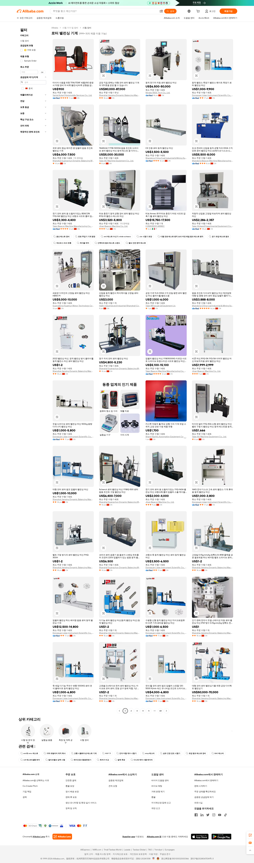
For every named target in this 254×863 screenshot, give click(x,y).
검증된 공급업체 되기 (204, 797)
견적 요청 (112, 786)
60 (160, 711)
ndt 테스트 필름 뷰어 (31, 760)
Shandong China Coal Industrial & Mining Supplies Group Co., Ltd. (166, 158)
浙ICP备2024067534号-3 (202, 858)
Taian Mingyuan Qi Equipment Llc (161, 305)
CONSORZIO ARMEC (155, 226)
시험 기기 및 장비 (70, 28)
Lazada (127, 849)
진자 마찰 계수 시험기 (128, 753)
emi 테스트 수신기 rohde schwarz (117, 237)
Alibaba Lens (39, 836)
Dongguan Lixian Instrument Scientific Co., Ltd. (212, 95)
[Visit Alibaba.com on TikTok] (225, 815)
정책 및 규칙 (71, 808)
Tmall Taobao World (112, 849)
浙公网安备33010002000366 (175, 858)
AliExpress (85, 849)
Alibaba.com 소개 (31, 774)
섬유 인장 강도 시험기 (171, 753)
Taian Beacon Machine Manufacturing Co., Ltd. (73, 226)
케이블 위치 (84, 243)
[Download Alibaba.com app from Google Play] (221, 837)
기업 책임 (27, 791)
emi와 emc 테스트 (30, 753)
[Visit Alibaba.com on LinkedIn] (202, 815)
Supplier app (128, 836)
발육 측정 (121, 760)
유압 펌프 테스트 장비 (197, 753)
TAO (150, 849)
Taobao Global (139, 849)
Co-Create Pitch (30, 786)
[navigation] (33, 370)
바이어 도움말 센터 (160, 780)
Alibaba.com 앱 (154, 836)
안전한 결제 (71, 780)
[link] (250, 835)
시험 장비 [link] (87, 28)
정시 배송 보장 (72, 791)
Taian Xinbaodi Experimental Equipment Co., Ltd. (212, 226)
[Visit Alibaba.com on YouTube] (219, 815)
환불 (153, 797)
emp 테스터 (149, 753)
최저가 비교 (104, 760)
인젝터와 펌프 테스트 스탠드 (109, 243)
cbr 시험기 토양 (145, 237)
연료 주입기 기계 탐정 (86, 237)
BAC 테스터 (219, 753)
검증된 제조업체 (115, 780)
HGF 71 (108, 753)
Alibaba (54, 28)
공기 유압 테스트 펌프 (220, 237)
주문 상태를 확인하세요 (205, 791)
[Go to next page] (166, 710)
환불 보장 (70, 786)
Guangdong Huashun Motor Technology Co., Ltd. (73, 305)
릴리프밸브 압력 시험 (56, 760)
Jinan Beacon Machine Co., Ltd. (113, 226)
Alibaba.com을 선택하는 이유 (36, 780)
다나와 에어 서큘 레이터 (143, 760)
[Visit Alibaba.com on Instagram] (213, 815)
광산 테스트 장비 (63, 237)
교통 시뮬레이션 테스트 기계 (85, 753)
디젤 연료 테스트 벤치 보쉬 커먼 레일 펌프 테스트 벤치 (182, 237)
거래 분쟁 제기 (158, 791)
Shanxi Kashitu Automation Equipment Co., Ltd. (166, 436)
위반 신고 (155, 808)
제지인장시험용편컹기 (82, 760)
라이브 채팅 (156, 786)
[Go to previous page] (119, 710)
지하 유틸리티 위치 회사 (56, 753)
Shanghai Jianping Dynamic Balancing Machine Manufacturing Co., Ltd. (119, 95)
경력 (25, 797)
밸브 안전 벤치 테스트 (137, 243)
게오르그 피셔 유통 (63, 243)
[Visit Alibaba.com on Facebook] (196, 815)
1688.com (96, 849)
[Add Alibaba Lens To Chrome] (62, 837)
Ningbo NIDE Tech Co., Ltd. (158, 92)
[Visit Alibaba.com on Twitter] (208, 815)
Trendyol (158, 849)
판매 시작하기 (200, 786)
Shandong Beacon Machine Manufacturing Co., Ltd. (212, 161)
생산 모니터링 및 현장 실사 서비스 (81, 803)
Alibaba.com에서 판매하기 (206, 780)
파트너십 (198, 803)
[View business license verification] (153, 858)
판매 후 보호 (71, 797)
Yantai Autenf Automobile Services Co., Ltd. (72, 95)
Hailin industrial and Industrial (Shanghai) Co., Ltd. (119, 305)
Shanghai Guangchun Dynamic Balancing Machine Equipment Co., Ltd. (73, 161)
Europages (170, 849)
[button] (161, 11)
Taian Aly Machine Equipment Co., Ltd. (116, 161)
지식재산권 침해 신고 (161, 803)
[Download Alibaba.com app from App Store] (200, 837)
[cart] (198, 11)
